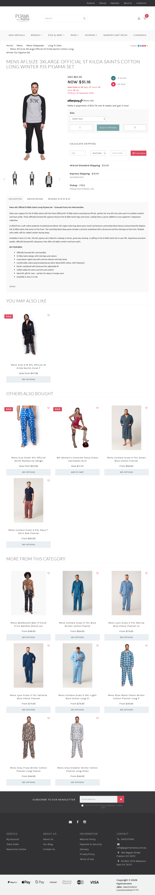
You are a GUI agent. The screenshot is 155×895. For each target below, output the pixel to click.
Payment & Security (91, 844)
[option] (34, 122)
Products (91, 3)
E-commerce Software (125, 890)
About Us (128, 3)
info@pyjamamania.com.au (131, 847)
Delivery (102, 3)
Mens (74, 35)
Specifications (35, 199)
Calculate (140, 153)
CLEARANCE (140, 35)
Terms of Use (87, 859)
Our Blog (48, 844)
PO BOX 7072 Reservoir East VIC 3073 (131, 863)
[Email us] (70, 822)
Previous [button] (4, 178)
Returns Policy (88, 839)
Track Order (12, 844)
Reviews (53, 199)
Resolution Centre (16, 849)
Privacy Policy (87, 854)
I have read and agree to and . (103, 806)
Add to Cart (77, 472)
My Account (12, 839)
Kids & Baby (55, 35)
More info (88, 100)
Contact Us (141, 3)
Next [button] (59, 178)
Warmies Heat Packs (115, 35)
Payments (115, 3)
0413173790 (127, 839)
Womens (90, 35)
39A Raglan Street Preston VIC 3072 (128, 854)
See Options (28, 379)
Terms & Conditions (107, 805)
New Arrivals (17, 35)
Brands (36, 35)
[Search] (84, 18)
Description (15, 199)
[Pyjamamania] (22, 17)
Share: (134, 46)
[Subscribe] (120, 799)
